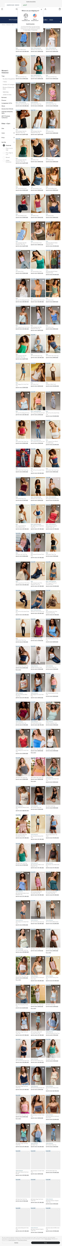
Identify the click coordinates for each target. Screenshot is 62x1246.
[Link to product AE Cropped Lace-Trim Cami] (38, 288)
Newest (8, 157)
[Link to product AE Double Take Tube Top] (53, 343)
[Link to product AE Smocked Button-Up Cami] (53, 824)
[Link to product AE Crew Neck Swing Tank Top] (38, 824)
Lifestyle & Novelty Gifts (7, 112)
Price (3, 137)
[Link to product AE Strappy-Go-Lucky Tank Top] (23, 372)
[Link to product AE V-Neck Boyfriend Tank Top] (53, 628)
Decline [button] (16, 1242)
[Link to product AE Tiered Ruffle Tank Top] (23, 938)
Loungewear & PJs (7, 103)
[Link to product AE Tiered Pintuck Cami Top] (38, 909)
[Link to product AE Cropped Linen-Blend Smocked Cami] (53, 429)
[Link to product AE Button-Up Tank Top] (23, 542)
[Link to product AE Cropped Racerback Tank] (38, 401)
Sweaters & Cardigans (9, 84)
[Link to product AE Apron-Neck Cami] (23, 37)
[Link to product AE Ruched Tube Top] (23, 486)
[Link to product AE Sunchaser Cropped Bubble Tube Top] (53, 513)
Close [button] (45, 1242)
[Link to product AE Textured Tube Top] (23, 64)
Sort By (4, 142)
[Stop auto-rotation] (60, 21)
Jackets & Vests (7, 94)
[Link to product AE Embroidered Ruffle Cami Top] (53, 1217)
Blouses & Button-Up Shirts (8, 88)
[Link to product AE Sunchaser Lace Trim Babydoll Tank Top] (38, 571)
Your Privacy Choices (22, 1240)
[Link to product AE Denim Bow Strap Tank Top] (53, 1075)
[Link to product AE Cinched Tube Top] (38, 92)
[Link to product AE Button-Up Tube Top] (38, 37)
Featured (8, 145)
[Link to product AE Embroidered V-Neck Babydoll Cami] (53, 230)
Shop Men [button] (44, 19)
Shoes (3, 106)
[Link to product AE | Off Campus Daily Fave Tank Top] (38, 513)
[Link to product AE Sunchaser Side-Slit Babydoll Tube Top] (23, 119)
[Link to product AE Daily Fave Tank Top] (38, 628)
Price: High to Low (9, 153)
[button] (26, 17)
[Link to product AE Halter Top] (38, 1132)
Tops (3, 76)
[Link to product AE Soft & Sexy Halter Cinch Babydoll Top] (38, 852)
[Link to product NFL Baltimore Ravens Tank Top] (23, 795)
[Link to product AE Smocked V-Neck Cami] (53, 909)
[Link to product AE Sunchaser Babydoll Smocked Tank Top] (23, 824)
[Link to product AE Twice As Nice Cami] (23, 176)
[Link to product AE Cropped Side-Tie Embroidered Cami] (23, 513)
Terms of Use (34, 29)
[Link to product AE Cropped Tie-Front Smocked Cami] (53, 571)
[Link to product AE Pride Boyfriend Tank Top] (53, 1021)
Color (3, 133)
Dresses (4, 100)
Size (3, 128)
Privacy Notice (48, 1238)
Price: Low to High (9, 149)
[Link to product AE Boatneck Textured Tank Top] (38, 542)
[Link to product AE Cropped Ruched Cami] (53, 486)
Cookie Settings (12, 1240)
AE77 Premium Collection (6, 116)
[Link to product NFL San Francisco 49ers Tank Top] (23, 682)
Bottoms (4, 97)
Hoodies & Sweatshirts (9, 79)
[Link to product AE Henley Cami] (53, 119)
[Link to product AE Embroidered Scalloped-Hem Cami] (38, 965)
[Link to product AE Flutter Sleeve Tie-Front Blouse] (23, 1160)
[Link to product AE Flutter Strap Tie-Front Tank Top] (23, 1021)
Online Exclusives (8, 161)
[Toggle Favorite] (58, 30)
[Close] (41, 9)
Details (51, 19)
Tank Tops (6, 92)
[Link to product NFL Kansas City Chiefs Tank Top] (53, 852)
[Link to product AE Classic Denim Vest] (38, 711)
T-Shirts (5, 81)
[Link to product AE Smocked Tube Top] (53, 1160)
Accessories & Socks (7, 109)
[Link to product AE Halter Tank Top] (53, 738)
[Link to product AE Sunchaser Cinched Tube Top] (38, 1104)
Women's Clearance (5, 71)
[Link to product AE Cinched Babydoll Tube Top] (23, 1217)
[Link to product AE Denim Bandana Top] (38, 343)
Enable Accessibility (31, 1)
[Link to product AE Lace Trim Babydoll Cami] (23, 288)
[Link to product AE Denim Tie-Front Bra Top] (23, 92)
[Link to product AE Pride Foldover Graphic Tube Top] (53, 1188)
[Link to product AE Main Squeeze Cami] (38, 655)
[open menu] (2, 9)
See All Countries (30, 24)
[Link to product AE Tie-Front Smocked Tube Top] (53, 401)
